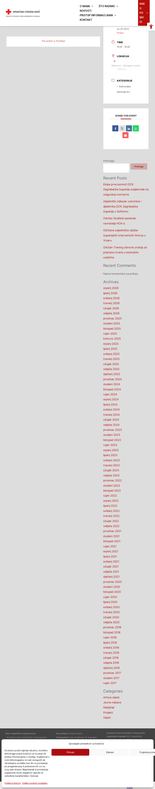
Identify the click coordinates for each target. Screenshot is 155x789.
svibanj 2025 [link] (111, 353)
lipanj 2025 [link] (110, 348)
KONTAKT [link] (86, 19)
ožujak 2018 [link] (111, 657)
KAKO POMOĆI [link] (142, 12)
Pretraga (108, 160)
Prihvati (70, 752)
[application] (91, 6)
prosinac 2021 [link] (112, 531)
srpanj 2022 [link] (111, 500)
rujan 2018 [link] (110, 637)
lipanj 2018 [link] (110, 642)
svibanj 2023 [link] (111, 460)
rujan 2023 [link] (110, 445)
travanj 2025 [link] (111, 358)
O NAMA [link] (85, 6)
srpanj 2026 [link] (111, 288)
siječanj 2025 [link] (111, 374)
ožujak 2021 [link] (111, 566)
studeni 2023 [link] (111, 434)
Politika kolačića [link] (13, 783)
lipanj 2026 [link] (110, 293)
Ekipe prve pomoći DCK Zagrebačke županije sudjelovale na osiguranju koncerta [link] (125, 189)
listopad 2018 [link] (111, 632)
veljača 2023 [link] (111, 475)
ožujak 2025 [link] (111, 364)
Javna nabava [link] (112, 702)
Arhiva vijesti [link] (111, 697)
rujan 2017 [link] (109, 683)
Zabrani (110, 752)
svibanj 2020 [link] (111, 607)
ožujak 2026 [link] (111, 308)
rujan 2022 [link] (110, 495)
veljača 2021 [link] (111, 571)
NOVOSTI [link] (86, 10)
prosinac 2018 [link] (112, 627)
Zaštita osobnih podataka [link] (34, 783)
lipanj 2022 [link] (110, 505)
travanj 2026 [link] (111, 303)
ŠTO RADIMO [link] (107, 6)
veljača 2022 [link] (111, 526)
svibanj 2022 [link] (111, 510)
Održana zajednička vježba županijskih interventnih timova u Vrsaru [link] (124, 235)
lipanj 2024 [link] (110, 404)
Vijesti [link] (107, 717)
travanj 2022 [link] (111, 515)
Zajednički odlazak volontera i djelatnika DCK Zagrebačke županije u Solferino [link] (122, 206)
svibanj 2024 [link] (111, 409)
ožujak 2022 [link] (111, 521)
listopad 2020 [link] (112, 591)
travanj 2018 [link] (111, 652)
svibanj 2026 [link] (111, 298)
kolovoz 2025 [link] (112, 338)
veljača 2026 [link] (111, 313)
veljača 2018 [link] (111, 662)
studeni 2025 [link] (111, 323)
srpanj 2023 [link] (111, 450)
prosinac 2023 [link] (112, 429)
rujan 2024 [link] (110, 394)
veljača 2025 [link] (111, 369)
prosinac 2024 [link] (112, 379)
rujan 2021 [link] (110, 546)
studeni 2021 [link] (111, 536)
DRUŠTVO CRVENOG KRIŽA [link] (58, 11)
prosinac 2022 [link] (112, 480)
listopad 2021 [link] (111, 541)
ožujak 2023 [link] (111, 470)
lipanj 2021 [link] (110, 556)
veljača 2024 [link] (111, 424)
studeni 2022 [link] (111, 485)
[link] (151, 27)
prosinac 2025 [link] (112, 318)
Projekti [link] (108, 712)
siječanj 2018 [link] (111, 667)
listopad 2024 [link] (112, 389)
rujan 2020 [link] (110, 597)
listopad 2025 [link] (112, 328)
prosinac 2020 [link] (112, 581)
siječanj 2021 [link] (111, 576)
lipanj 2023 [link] (110, 455)
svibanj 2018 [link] (111, 647)
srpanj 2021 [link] (110, 551)
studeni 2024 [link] (111, 384)
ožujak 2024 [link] (111, 419)
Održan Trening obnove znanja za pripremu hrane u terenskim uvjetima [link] (125, 252)
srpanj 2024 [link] (111, 399)
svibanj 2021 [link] (111, 561)
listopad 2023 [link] (112, 440)
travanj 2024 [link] (111, 414)
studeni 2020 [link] (111, 586)
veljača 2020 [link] (111, 622)
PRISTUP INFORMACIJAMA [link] (96, 15)
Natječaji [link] (108, 707)
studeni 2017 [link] (111, 678)
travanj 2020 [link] (111, 612)
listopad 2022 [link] (112, 490)
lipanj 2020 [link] (110, 602)
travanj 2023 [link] (111, 465)
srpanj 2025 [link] (111, 343)
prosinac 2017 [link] (112, 672)
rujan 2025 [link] (110, 333)
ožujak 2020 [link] (111, 617)
